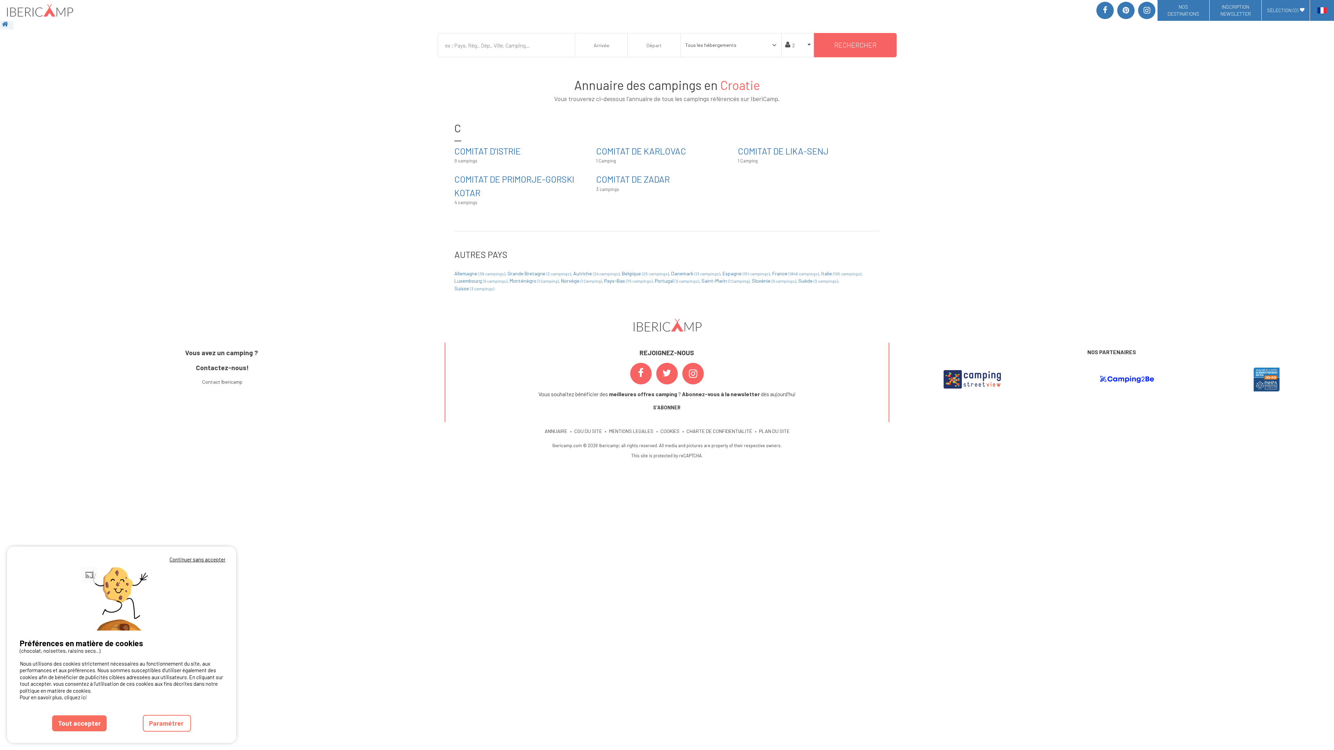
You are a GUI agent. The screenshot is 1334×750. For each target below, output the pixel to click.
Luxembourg (480, 281)
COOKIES (670, 431)
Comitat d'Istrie (487, 150)
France (795, 273)
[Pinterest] (1126, 10)
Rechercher (855, 45)
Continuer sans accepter (197, 559)
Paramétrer (167, 723)
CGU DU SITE (588, 431)
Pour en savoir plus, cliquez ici (53, 697)
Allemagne (479, 273)
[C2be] (1127, 379)
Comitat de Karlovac (641, 150)
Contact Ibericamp (222, 382)
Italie (841, 273)
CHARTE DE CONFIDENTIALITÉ (719, 431)
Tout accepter (79, 723)
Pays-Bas (628, 281)
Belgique (645, 273)
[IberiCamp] (39, 10)
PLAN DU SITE (774, 431)
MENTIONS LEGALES (631, 431)
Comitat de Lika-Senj (783, 150)
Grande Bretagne (539, 273)
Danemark (695, 273)
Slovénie (774, 281)
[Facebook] (1105, 10)
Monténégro (534, 281)
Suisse (474, 288)
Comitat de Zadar (633, 179)
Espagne (746, 273)
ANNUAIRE (556, 431)
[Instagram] (1146, 10)
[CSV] (972, 379)
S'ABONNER (667, 407)
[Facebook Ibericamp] (641, 373)
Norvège (581, 281)
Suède (818, 281)
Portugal (677, 281)
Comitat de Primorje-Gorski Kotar (514, 186)
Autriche (596, 273)
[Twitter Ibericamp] (667, 373)
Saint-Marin (725, 281)
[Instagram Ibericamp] (693, 373)
